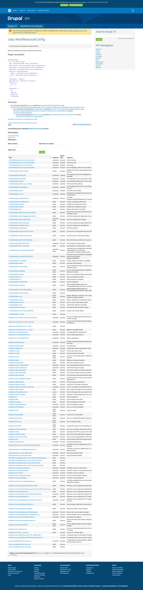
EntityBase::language (15, 402)
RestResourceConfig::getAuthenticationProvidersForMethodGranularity (30, 489)
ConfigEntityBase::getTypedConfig (19, 243)
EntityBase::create (14, 356)
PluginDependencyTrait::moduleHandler (20, 453)
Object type (12, 150)
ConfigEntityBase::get (15, 209)
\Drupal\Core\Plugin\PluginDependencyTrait (26, 111)
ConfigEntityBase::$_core (16, 194)
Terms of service (117, 573)
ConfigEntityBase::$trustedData (18, 187)
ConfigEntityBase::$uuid (16, 190)
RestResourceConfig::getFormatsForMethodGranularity (25, 494)
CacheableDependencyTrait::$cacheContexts (22, 160)
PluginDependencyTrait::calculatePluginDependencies (24, 445)
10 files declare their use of (22, 123)
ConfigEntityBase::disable (16, 204)
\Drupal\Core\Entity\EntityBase (22, 112)
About (114, 565)
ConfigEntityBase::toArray (16, 302)
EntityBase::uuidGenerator (16, 442)
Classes (98, 53)
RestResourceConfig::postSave (18, 529)
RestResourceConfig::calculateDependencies (22, 481)
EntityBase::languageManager (17, 404)
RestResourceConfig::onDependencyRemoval (22, 520)
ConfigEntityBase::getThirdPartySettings (21, 240)
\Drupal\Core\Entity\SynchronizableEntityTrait (54, 111)
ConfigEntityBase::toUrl (16, 305)
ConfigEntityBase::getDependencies (19, 225)
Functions (99, 54)
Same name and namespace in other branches (24, 46)
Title (30, 158)
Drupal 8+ (22, 10)
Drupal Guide (64, 567)
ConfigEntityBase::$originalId (17, 178)
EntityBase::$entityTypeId (16, 346)
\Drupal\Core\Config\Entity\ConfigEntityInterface (66, 109)
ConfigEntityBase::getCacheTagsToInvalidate (22, 212)
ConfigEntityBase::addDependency (19, 198)
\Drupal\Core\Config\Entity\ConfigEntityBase (29, 116)
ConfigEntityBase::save (15, 277)
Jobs (9, 575)
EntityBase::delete (14, 360)
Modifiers (56, 157)
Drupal (97, 586)
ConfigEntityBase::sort (15, 296)
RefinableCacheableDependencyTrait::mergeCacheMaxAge (26, 465)
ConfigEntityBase (38, 109)
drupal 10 (12, 26)
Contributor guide (39, 573)
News (10, 565)
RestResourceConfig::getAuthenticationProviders (23, 485)
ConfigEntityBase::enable (16, 206)
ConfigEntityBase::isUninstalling (18, 266)
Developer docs (64, 571)
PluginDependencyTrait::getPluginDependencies (23, 449)
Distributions (90, 573)
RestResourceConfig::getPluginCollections (21, 504)
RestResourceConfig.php (31, 26)
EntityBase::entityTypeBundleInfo (18, 365)
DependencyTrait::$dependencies (18, 332)
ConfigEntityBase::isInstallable (18, 260)
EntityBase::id (13, 397)
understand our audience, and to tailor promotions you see (89, 2)
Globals (98, 58)
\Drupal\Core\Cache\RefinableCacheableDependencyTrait (28, 107)
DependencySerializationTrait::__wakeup (21, 329)
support (51, 553)
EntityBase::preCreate (15, 426)
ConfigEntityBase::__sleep (16, 314)
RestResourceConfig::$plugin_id (18, 478)
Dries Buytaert (123, 586)
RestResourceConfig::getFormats (18, 491)
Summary (70, 157)
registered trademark (109, 586)
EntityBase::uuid (13, 439)
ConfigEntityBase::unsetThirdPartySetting (21, 310)
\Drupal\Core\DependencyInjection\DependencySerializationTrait (65, 107)
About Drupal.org (117, 571)
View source (11, 137)
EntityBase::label (13, 399)
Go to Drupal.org (9, 10)
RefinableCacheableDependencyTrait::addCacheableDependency (28, 458)
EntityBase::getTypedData (16, 389)
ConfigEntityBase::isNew (16, 263)
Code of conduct (39, 578)
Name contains (12, 143)
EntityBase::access (14, 351)
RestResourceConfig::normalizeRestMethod (22, 517)
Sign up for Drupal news (15, 571)
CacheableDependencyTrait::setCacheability (22, 167)
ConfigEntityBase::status (16, 300)
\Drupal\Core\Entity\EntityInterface (50, 105)
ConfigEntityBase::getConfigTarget (19, 223)
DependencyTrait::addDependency (19, 338)
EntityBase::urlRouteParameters (18, 437)
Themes (88, 571)
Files (97, 60)
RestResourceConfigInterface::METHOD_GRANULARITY (25, 535)
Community (37, 565)
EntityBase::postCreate (15, 418)
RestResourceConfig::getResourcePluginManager (23, 512)
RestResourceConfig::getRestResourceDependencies (24, 514)
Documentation (65, 565)
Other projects (31, 10)
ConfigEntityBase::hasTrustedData (19, 246)
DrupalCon (37, 577)
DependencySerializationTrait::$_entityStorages (23, 317)
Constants (99, 56)
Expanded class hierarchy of (22, 119)
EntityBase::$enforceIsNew (16, 342)
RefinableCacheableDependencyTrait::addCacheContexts (25, 460)
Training (36, 569)
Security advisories (13, 573)
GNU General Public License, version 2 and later (79, 586)
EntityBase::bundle (14, 353)
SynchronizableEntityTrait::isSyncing (19, 544)
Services (98, 65)
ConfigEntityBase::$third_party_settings (20, 184)
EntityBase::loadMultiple (16, 414)
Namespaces (99, 62)
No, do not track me (76, 5)
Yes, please (64, 5)
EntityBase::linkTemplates (16, 407)
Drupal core (89, 567)
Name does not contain (46, 143)
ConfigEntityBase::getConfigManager (20, 219)
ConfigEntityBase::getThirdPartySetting (20, 235)
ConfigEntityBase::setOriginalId (18, 282)
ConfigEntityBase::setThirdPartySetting (20, 289)
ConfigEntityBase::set (15, 279)
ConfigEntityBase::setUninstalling (18, 293)
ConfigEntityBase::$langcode (17, 175)
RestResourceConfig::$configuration (19, 468)
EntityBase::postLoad (15, 421)
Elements (98, 67)
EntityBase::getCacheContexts (17, 370)
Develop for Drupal (43, 10)
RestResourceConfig (37, 114)
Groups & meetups (39, 575)
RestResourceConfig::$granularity (18, 470)
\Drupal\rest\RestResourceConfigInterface (63, 114)
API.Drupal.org (64, 573)
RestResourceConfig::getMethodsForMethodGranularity (25, 500)
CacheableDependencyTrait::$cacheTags (21, 165)
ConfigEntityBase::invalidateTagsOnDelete (21, 250)
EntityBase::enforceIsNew (16, 362)
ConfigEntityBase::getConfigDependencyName (22, 216)
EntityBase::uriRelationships (17, 434)
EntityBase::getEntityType (16, 382)
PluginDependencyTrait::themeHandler (20, 455)
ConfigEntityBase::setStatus (17, 285)
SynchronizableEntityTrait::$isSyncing (20, 541)
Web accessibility (117, 567)
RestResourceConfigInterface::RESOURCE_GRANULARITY (26, 537)
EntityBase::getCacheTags (16, 375)
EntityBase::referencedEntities (17, 429)
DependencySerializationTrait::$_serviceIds (21, 322)
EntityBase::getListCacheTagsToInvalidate (21, 387)
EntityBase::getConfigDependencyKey (20, 378)
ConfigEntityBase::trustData (17, 307)
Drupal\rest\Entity (13, 135)
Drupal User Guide (65, 569)
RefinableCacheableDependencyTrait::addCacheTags (24, 463)
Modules (88, 569)
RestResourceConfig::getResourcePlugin (20, 508)
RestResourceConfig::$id (16, 473)
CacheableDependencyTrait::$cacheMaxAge (21, 162)
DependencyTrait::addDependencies (19, 334)
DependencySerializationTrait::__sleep (20, 326)
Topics (98, 51)
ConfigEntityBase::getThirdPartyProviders (21, 231)
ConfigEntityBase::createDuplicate (19, 201)
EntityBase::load (13, 410)
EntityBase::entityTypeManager (18, 367)
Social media (12, 569)
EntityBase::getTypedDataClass (18, 392)
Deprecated (99, 64)
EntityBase (29, 105)
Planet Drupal (12, 567)
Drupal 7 (15, 10)
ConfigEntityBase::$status (16, 181)
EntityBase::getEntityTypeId (17, 384)
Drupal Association (118, 569)
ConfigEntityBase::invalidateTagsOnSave (21, 256)
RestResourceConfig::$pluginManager (20, 475)
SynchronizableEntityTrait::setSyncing (20, 547)
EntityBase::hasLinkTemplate (17, 394)
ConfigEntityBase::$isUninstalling (18, 171)
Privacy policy (116, 575)
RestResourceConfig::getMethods (19, 496)
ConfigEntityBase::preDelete (17, 271)
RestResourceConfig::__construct (18, 532)
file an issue (41, 553)
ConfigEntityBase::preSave (16, 274)
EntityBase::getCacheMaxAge (17, 372)
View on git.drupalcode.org (83, 124)
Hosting (36, 571)
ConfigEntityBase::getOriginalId (18, 228)
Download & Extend (92, 565)
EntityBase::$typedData (15, 348)
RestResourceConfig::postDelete (18, 524)
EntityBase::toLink (14, 431)
